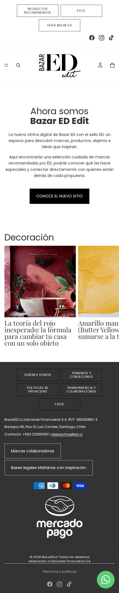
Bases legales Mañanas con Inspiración (48, 467)
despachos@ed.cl (66, 434)
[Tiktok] (111, 37)
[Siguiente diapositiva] (108, 299)
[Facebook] (92, 37)
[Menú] (6, 65)
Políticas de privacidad (37, 390)
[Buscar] (18, 65)
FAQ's (59, 404)
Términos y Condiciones (81, 375)
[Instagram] (101, 37)
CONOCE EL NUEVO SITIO (59, 196)
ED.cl (81, 10)
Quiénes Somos (37, 374)
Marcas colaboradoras (32, 451)
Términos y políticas (59, 571)
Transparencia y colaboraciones (81, 390)
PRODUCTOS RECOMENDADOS (37, 11)
